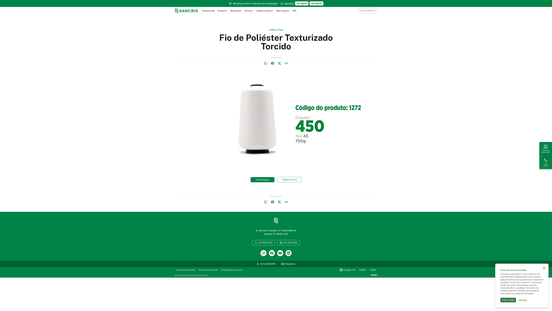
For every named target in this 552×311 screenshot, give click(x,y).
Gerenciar (523, 300)
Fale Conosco (282, 11)
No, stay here (287, 3)
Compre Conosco (264, 11)
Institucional (208, 11)
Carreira (248, 11)
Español (362, 270)
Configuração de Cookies (231, 270)
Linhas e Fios (276, 30)
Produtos (222, 11)
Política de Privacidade (185, 270)
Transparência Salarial (208, 270)
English (373, 270)
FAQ (294, 11)
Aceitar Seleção (508, 300)
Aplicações (235, 11)
